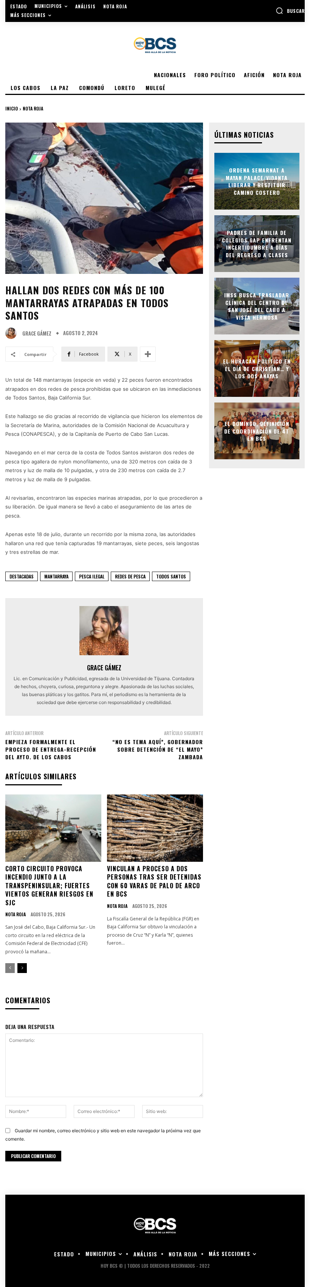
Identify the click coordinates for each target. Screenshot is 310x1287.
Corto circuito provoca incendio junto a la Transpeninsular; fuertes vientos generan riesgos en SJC (49, 885)
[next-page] (22, 968)
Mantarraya (56, 576)
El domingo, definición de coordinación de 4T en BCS (256, 431)
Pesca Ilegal (91, 576)
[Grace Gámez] (12, 333)
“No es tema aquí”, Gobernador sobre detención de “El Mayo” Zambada (157, 749)
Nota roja (33, 108)
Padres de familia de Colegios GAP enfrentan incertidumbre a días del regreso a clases (256, 243)
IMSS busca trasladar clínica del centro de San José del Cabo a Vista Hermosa (256, 306)
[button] (290, 10)
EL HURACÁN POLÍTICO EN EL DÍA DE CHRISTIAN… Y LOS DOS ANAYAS (257, 368)
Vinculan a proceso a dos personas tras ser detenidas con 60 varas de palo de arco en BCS (154, 881)
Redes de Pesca (130, 576)
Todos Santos (171, 576)
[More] (148, 354)
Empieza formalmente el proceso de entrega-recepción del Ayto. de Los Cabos (50, 749)
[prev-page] (10, 968)
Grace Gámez (36, 333)
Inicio (11, 108)
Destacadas (21, 576)
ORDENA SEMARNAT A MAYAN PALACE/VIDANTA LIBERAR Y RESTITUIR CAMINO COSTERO (257, 181)
